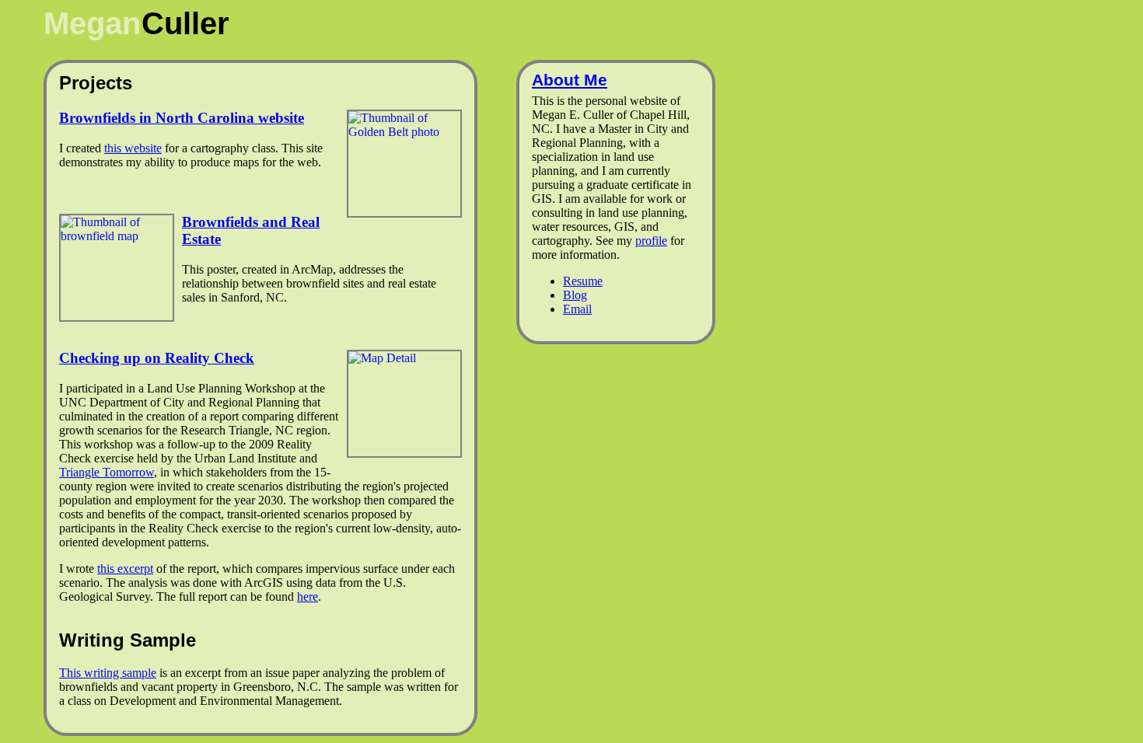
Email (577, 309)
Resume (583, 281)
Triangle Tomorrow (106, 472)
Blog (575, 295)
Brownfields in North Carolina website (181, 118)
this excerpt (125, 568)
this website (133, 148)
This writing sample (107, 672)
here (307, 596)
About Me (569, 80)
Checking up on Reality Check (156, 358)
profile (651, 240)
